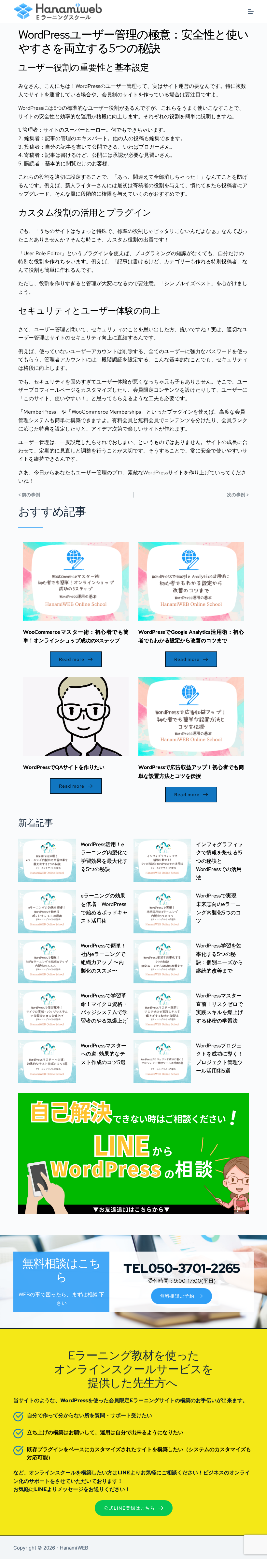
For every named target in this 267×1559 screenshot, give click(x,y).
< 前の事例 (29, 495)
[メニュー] (251, 11)
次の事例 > (238, 495)
